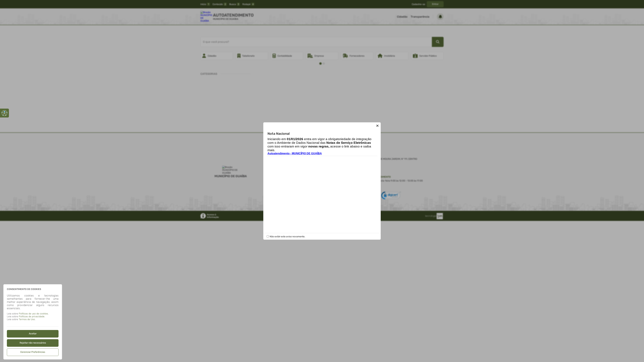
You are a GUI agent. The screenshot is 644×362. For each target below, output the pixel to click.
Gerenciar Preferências (32, 352)
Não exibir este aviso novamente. (287, 236)
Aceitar (33, 333)
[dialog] (32, 321)
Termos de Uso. (27, 319)
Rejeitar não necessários (33, 342)
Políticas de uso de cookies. (33, 313)
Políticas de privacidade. (32, 316)
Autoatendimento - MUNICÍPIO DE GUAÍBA (294, 153)
